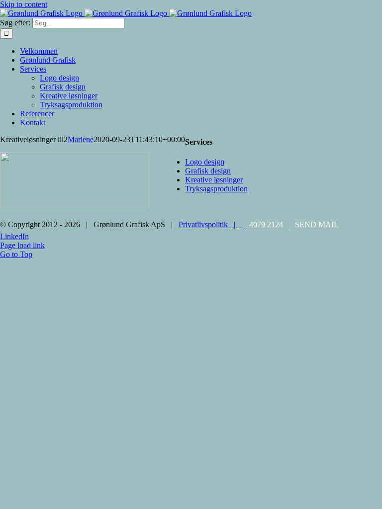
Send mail (314, 224)
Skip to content (23, 4)
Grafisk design (208, 171)
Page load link (22, 245)
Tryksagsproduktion (216, 188)
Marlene (81, 139)
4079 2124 (263, 224)
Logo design (204, 162)
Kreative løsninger (214, 179)
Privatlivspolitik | (210, 224)
